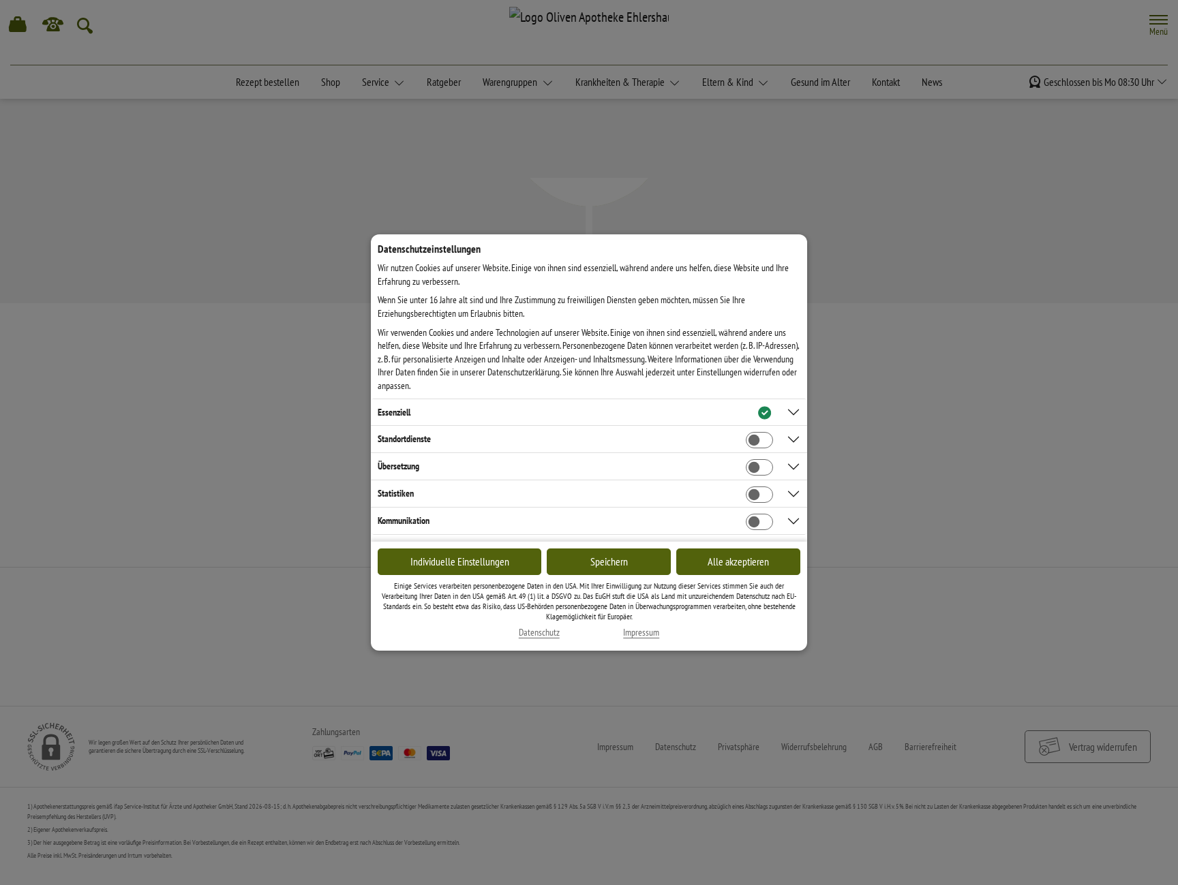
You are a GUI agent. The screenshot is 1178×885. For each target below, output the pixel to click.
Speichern (609, 561)
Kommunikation (403, 520)
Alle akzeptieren (738, 561)
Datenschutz (539, 632)
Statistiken (396, 493)
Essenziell (394, 412)
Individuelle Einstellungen (459, 561)
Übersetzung (398, 466)
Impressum (641, 632)
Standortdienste (404, 439)
